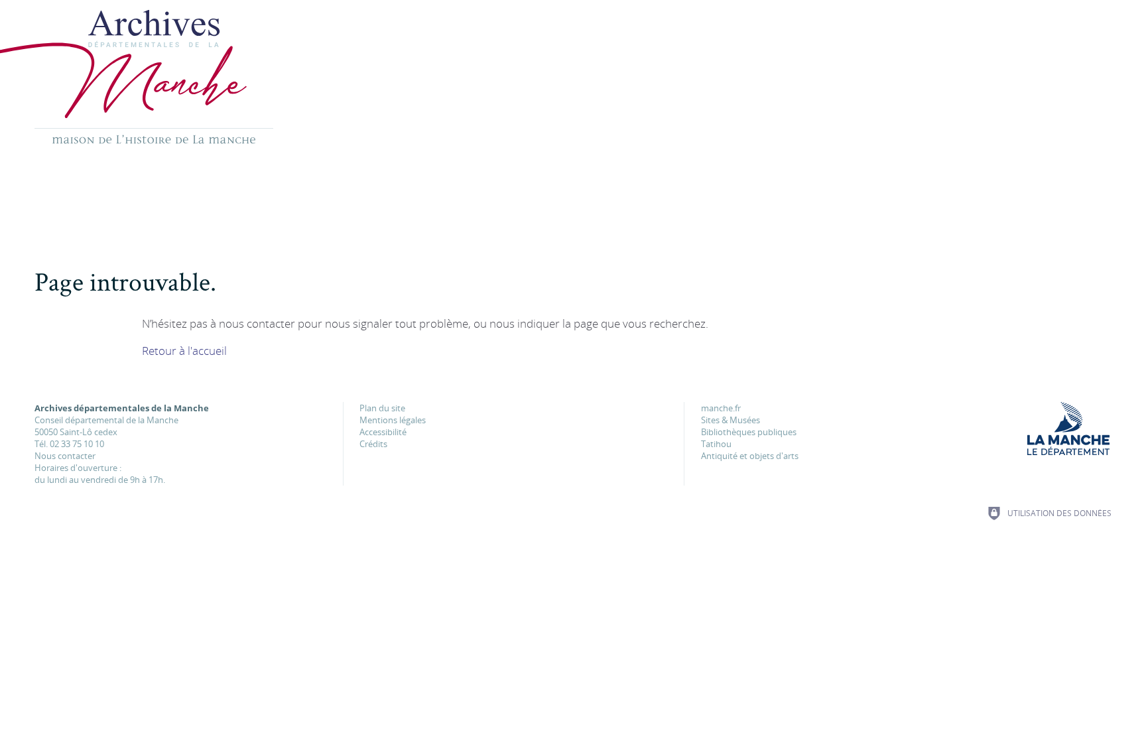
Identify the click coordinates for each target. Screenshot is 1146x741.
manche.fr (721, 408)
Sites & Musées (730, 420)
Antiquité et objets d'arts (749, 456)
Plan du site (382, 408)
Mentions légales (392, 420)
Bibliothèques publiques (748, 432)
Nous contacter (65, 456)
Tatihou (716, 444)
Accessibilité (383, 432)
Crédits (373, 444)
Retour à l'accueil (184, 350)
